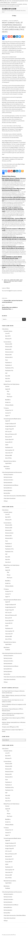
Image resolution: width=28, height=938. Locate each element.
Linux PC (7, 333)
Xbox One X (8, 381)
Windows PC (7, 282)
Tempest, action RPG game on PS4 (10, 727)
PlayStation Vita (9, 370)
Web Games (7, 466)
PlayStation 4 (8, 365)
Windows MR (8, 455)
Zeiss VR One (8, 458)
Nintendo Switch (9, 352)
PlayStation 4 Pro (9, 368)
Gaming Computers (8, 474)
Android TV (8, 413)
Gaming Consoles (8, 477)
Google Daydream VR (10, 426)
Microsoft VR (8, 436)
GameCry (15, 20)
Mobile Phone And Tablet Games (13, 281)
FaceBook (7, 468)
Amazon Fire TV (9, 410)
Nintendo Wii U (9, 357)
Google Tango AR (9, 429)
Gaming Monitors (8, 487)
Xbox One (7, 378)
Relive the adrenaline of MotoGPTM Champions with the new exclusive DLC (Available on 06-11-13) (13, 199)
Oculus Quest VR (9, 439)
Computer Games (15, 279)
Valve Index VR (8, 452)
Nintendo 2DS (8, 344)
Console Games (7, 341)
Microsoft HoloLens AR (11, 434)
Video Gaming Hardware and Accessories (12, 472)
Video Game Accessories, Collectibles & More (15, 495)
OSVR (6, 444)
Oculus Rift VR (8, 442)
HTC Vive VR (8, 431)
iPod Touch (9, 396)
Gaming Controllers (8, 479)
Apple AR (7, 421)
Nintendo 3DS (8, 346)
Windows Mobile (9, 405)
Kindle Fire (8, 402)
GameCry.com (9, 9)
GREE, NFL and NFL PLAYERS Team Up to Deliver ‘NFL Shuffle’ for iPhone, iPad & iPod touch (13, 209)
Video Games (5, 329)
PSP (6, 373)
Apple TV (7, 415)
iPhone (8, 394)
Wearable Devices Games (10, 461)
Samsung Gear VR (9, 450)
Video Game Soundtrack (9, 498)
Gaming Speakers (8, 490)
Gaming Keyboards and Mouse (11, 485)
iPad (21, 279)
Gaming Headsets (8, 482)
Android (7, 386)
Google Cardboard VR (10, 423)
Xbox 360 (7, 375)
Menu (14, 15)
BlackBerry (8, 399)
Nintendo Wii (8, 354)
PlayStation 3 (8, 362)
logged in (10, 290)
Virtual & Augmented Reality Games (12, 418)
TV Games (6, 408)
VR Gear (6, 501)
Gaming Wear (7, 493)
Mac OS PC (8, 336)
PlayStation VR (9, 447)
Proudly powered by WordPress (9, 934)
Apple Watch (8, 463)
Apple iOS (6, 279)
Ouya (6, 360)
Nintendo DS (8, 349)
